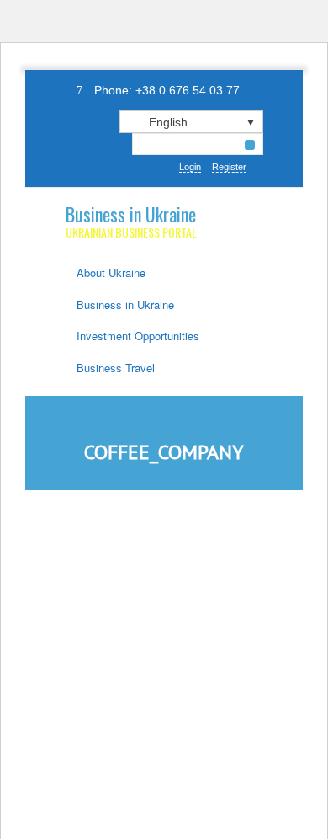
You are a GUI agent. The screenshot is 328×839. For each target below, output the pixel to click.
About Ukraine (111, 273)
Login (190, 167)
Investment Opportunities (138, 336)
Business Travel (116, 368)
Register (229, 167)
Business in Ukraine (131, 213)
